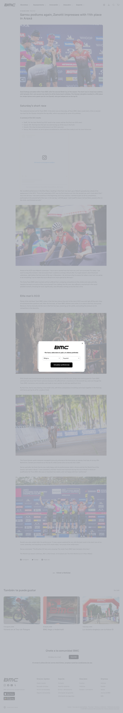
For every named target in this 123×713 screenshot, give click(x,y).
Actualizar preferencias (62, 365)
